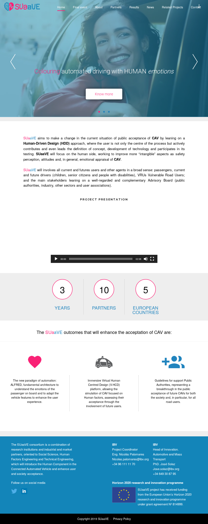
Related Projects (172, 7)
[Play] (56, 259)
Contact (196, 7)
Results (134, 7)
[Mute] (146, 259)
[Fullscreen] (152, 259)
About (99, 7)
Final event (80, 7)
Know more (104, 94)
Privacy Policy (122, 519)
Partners (115, 7)
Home (61, 7)
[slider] (100, 259)
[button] (99, 112)
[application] (104, 233)
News (150, 7)
